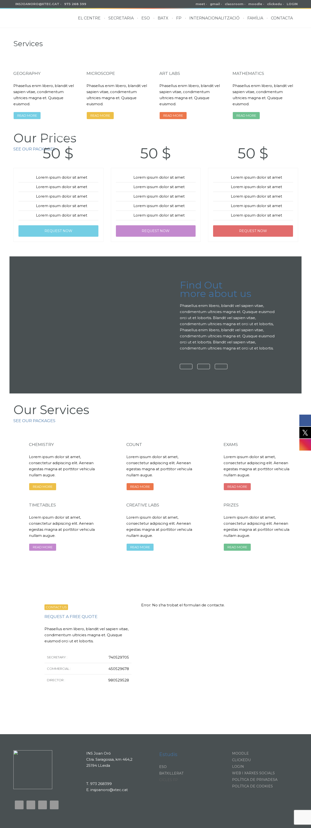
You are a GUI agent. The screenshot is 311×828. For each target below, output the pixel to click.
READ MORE (27, 115)
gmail (215, 4)
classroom (234, 4)
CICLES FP (168, 780)
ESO (145, 18)
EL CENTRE (89, 18)
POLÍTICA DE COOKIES (252, 786)
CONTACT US (56, 607)
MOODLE (240, 753)
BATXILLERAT (171, 773)
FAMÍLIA (255, 18)
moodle (255, 4)
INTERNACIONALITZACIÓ (214, 18)
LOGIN (292, 4)
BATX (163, 18)
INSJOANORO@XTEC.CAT (37, 4)
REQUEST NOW (58, 231)
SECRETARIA (121, 18)
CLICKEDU (241, 760)
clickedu (274, 4)
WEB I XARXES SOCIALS (253, 773)
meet (200, 4)
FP (178, 18)
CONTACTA (282, 18)
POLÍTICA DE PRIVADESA (254, 779)
